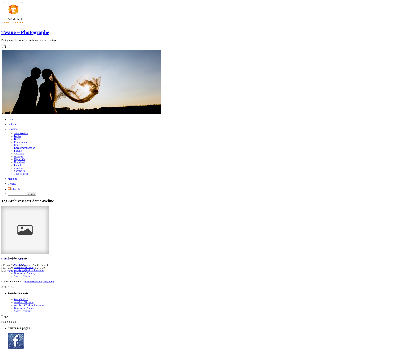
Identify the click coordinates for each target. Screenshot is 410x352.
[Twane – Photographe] (13, 24)
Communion (20, 142)
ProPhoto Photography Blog (39, 281)
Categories (13, 129)
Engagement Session (24, 147)
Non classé (19, 162)
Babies (17, 136)
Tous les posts (21, 173)
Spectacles (19, 171)
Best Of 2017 (21, 264)
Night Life (19, 159)
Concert (18, 145)
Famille (18, 150)
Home (11, 119)
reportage (19, 168)
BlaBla (17, 139)
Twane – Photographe (25, 32)
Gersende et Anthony (25, 273)
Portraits (18, 165)
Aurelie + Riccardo (23, 267)
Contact (12, 183)
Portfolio (12, 124)
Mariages (18, 156)
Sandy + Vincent (22, 276)
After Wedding (21, 133)
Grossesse (19, 153)
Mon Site (12, 178)
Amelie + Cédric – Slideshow (29, 270)
